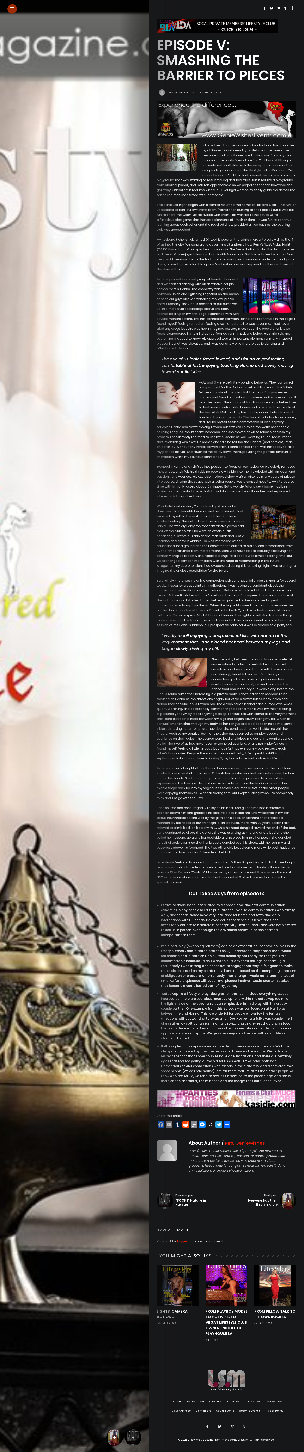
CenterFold (203, 1411)
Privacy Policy (274, 1411)
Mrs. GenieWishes (181, 92)
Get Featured (195, 1402)
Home (177, 1402)
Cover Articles (181, 1411)
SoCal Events (225, 1411)
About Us (254, 1402)
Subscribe (215, 1402)
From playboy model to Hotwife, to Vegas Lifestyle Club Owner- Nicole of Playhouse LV (226, 1322)
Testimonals (273, 1402)
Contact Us (235, 1402)
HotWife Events (249, 1411)
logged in (184, 1241)
